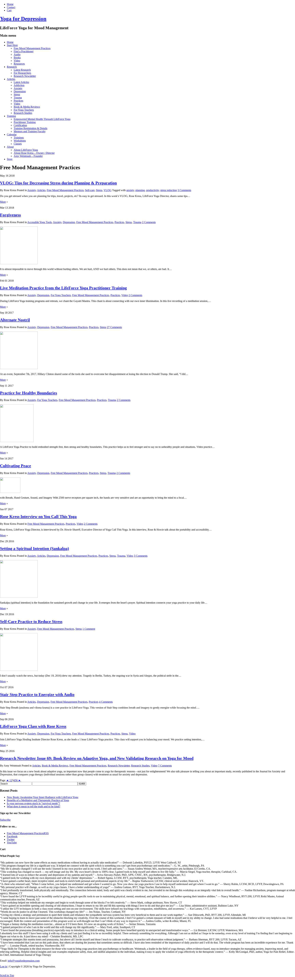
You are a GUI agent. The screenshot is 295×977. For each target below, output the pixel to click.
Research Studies (23, 112)
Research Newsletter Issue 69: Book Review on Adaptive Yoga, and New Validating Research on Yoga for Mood (96, 758)
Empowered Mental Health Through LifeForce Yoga (42, 119)
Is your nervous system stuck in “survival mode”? (33, 803)
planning (140, 190)
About (10, 146)
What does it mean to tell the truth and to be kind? (33, 806)
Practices (18, 100)
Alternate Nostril (15, 320)
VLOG (107, 190)
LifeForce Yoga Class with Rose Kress (33, 726)
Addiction (19, 85)
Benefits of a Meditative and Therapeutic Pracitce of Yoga (38, 800)
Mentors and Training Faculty (30, 131)
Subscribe (5, 819)
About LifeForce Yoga (26, 149)
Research (12, 66)
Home (10, 4)
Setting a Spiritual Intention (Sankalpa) (34, 548)
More (3, 201)
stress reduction (168, 190)
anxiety (130, 190)
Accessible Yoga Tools (39, 222)
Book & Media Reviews (27, 106)
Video (17, 60)
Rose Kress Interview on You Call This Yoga (38, 516)
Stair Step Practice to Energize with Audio (37, 694)
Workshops (20, 140)
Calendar (12, 134)
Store (9, 159)
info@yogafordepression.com (24, 960)
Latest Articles (21, 82)
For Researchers (22, 72)
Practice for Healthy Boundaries (28, 393)
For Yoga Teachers (24, 109)
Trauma (18, 97)
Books (17, 57)
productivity (152, 190)
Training (11, 116)
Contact (11, 7)
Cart (9, 10)
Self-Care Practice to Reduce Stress (31, 621)
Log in (3, 966)
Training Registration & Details (30, 128)
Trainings (19, 137)
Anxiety (18, 88)
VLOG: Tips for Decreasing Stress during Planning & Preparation (58, 183)
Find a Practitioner (23, 51)
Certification (20, 125)
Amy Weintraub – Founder (28, 156)
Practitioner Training (25, 122)
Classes (18, 143)
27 (114, 327)
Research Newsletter (25, 76)
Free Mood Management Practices (32, 48)
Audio (17, 54)
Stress (17, 94)
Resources (19, 63)
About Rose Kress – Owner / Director (34, 152)
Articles (11, 79)
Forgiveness (10, 215)
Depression (20, 91)
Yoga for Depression (23, 19)
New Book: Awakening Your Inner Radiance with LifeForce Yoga (42, 797)
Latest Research (22, 69)
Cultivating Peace (15, 466)
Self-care (90, 190)
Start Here (12, 45)
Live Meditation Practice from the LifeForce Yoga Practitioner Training (63, 288)
